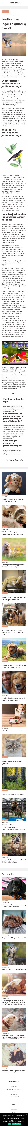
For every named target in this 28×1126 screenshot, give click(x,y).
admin (17, 15)
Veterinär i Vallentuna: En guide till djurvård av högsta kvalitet (13, 699)
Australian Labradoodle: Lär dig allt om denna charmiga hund (14, 666)
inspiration (4, 494)
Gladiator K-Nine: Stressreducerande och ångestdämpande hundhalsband (13, 827)
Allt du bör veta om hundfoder (12, 731)
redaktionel (5, 11)
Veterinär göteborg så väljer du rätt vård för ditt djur (12, 500)
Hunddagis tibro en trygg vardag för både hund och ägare (13, 566)
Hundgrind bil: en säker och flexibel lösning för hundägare (14, 861)
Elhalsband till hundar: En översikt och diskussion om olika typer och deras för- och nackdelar (13, 1037)
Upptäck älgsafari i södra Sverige (13, 794)
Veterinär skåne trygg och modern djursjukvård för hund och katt (14, 533)
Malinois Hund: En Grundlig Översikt (14, 969)
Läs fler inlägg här (14, 460)
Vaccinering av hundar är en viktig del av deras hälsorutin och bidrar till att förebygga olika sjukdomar (13, 1002)
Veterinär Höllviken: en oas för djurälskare (12, 762)
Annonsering (14, 1110)
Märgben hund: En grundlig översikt (14, 938)
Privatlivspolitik (16, 1123)
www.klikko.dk (15, 1097)
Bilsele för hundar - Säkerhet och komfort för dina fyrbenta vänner (13, 1071)
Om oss (14, 1112)
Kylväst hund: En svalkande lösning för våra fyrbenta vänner (14, 905)
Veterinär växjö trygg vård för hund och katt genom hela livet (14, 598)
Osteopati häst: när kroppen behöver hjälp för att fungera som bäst (13, 632)
